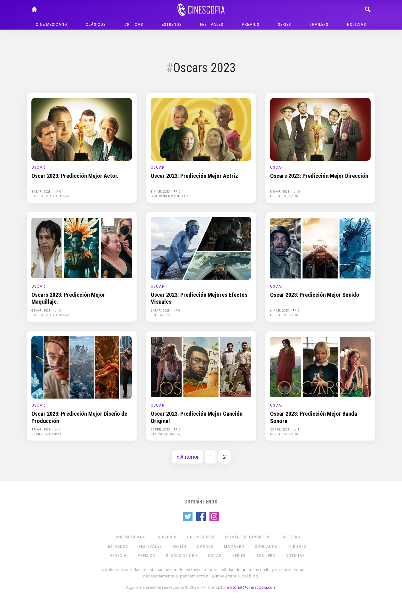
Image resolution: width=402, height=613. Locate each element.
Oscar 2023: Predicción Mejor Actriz (194, 175)
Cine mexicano (51, 24)
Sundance (266, 546)
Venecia (118, 555)
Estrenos (172, 24)
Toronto (297, 546)
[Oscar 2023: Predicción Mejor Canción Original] (201, 366)
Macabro (234, 546)
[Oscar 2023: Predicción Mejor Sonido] (320, 248)
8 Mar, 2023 (41, 191)
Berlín (179, 546)
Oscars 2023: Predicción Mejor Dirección (319, 175)
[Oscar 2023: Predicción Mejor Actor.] (81, 129)
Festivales (211, 24)
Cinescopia (160, 315)
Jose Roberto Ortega (50, 196)
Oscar (38, 167)
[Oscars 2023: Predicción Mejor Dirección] (320, 129)
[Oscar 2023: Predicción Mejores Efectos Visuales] (201, 248)
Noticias (356, 24)
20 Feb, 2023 (161, 429)
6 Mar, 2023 (41, 310)
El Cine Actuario (285, 196)
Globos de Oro (181, 555)
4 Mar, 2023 (41, 429)
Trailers (319, 24)
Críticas (133, 24)
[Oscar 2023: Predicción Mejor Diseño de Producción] (81, 366)
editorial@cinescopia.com (251, 587)
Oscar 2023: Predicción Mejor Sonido (314, 294)
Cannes (205, 546)
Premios (250, 24)
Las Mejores (201, 537)
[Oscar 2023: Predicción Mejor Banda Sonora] (320, 366)
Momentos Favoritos (248, 537)
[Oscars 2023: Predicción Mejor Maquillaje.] (81, 248)
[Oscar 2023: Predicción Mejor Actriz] (201, 129)
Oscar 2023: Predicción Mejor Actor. (74, 175)
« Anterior (188, 456)
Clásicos (96, 24)
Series (284, 24)
